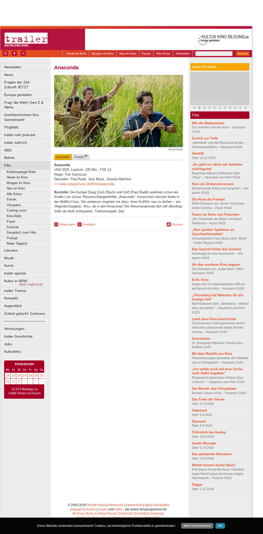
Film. (8, 165)
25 (13, 375)
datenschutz (134, 505)
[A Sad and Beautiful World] (214, 108)
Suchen (242, 53)
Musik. (9, 258)
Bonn (89, 513)
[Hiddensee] (219, 108)
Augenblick (13, 306)
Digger (197, 485)
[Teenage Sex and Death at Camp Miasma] (225, 108)
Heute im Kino (76, 53)
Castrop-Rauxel (106, 513)
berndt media (96, 505)
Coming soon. (17, 210)
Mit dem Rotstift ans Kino (212, 354)
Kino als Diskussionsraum (213, 184)
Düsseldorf (141, 513)
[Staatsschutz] (245, 108)
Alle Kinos (163, 53)
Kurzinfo (63, 157)
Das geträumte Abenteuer (212, 454)
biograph (76, 509)
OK (220, 526)
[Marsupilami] (204, 108)
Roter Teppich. (17, 243)
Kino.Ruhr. (14, 216)
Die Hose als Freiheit (208, 199)
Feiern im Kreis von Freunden (215, 214)
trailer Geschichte (18, 336)
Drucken (177, 224)
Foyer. (11, 221)
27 (24, 375)
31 (8, 381)
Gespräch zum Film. (22, 232)
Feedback (89, 224)
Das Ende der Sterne (208, 399)
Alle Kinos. (15, 194)
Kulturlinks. (13, 351)
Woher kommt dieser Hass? (214, 465)
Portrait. (12, 238)
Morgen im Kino (103, 53)
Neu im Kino (127, 53)
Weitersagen (67, 224)
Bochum (78, 513)
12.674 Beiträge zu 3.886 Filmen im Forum (24, 391)
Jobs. (8, 344)
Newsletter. (13, 67)
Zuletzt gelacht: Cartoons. (25, 313)
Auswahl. (11, 298)
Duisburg (157, 513)
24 (8, 375)
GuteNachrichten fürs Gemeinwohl (21, 117)
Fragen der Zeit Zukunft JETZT (27, 84)
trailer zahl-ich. (16, 142)
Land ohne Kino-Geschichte (214, 319)
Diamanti (199, 421)
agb (147, 505)
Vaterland (199, 410)
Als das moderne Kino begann (216, 264)
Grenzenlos (201, 338)
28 (30, 375)
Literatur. (11, 250)
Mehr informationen (197, 526)
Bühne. (10, 158)
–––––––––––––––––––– (24, 321)
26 (19, 375)
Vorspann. (14, 205)
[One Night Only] (235, 108)
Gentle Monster (204, 443)
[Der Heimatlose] (230, 108)
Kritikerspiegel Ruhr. (21, 172)
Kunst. (9, 265)
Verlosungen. (14, 329)
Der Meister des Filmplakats (214, 388)
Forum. (12, 199)
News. (9, 75)
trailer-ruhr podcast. (20, 135)
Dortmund (125, 513)
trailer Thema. (15, 291)
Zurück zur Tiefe (205, 138)
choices (90, 509)
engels (103, 509)
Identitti (198, 153)
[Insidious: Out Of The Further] (194, 108)
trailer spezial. (15, 273)
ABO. (8, 150)
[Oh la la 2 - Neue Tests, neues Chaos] (209, 108)
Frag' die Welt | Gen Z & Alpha (23, 104)
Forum (146, 53)
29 (36, 375)
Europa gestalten (18, 95)
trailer (119, 509)
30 (41, 375)
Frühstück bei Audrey (209, 432)
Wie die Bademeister (208, 123)
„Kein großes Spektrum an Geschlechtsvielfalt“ (213, 232)
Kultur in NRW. (16, 281)
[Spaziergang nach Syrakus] (199, 108)
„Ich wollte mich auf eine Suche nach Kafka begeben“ (217, 371)
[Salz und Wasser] (240, 108)
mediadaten (161, 505)
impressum (115, 505)
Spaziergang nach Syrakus (211, 102)
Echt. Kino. (201, 280)
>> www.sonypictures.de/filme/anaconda (84, 184)
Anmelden (183, 53)
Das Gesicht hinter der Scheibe (216, 249)
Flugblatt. (11, 127)
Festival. (13, 227)
